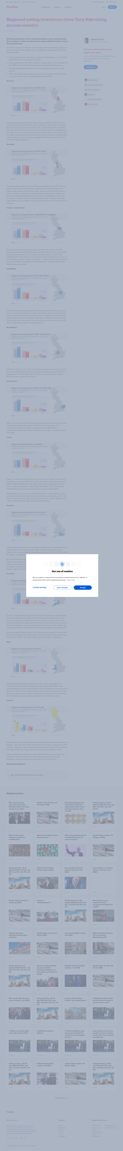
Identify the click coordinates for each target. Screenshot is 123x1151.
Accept (83, 587)
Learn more (71, 580)
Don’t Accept (62, 587)
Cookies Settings (39, 587)
